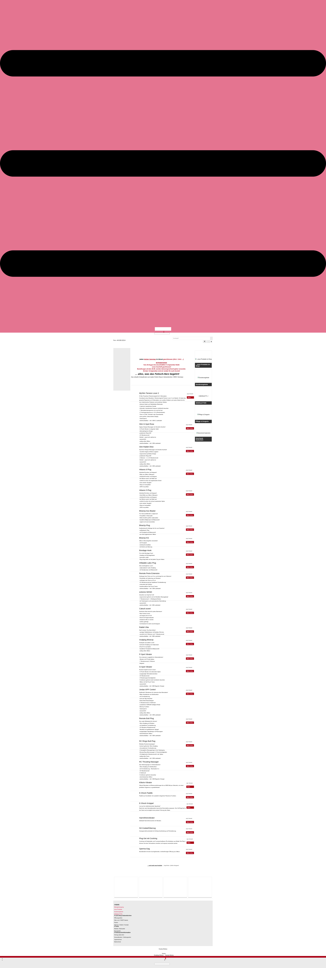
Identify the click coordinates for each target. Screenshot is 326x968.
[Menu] (163, 326)
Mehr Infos (189, 398)
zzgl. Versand (190, 393)
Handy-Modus (163, 949)
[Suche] (171, 333)
